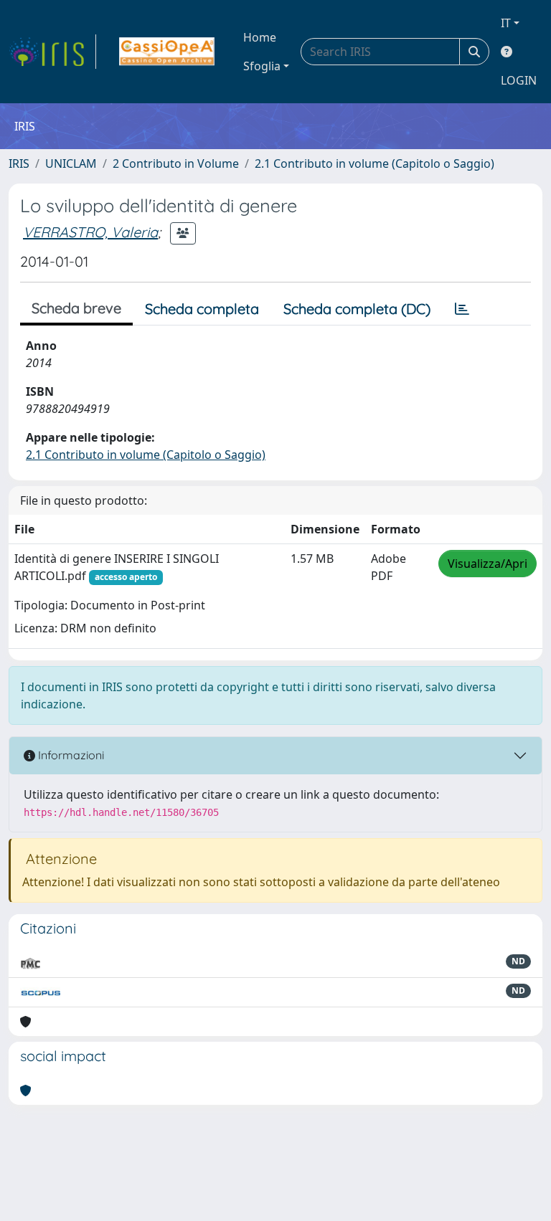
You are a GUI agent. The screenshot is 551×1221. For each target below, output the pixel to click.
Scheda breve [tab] (76, 308)
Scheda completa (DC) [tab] (356, 309)
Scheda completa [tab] (202, 309)
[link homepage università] (167, 51)
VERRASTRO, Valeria (90, 232)
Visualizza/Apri (487, 563)
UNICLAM (71, 163)
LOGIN (519, 80)
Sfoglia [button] (262, 66)
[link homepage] (52, 51)
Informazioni (69, 755)
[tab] (462, 309)
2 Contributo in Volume (176, 163)
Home (259, 37)
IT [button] (506, 23)
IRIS (19, 163)
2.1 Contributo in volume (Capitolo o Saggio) (374, 163)
